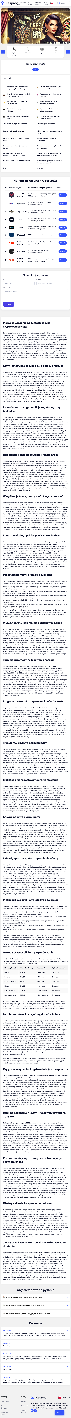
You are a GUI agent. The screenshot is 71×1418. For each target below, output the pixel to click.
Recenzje (40, 168)
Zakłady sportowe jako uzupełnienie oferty (49, 132)
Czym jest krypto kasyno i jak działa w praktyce (50, 88)
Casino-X (21, 251)
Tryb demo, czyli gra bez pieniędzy (15, 124)
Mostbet (21, 235)
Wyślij (9, 304)
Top (58, 1412)
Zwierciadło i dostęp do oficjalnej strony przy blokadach (18, 95)
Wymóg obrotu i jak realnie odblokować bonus (49, 110)
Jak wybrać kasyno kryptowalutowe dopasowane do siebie (49, 162)
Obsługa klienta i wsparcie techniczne (16, 161)
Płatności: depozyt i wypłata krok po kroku (16, 139)
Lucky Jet (24, 1406)
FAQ (4, 168)
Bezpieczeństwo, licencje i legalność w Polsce (16, 147)
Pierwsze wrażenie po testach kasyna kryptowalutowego (17, 88)
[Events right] (68, 52)
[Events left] (3, 52)
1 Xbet (20, 227)
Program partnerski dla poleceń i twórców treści (51, 117)
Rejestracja (5, 1401)
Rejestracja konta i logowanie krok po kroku (52, 95)
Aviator (23, 1401)
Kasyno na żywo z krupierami (13, 131)
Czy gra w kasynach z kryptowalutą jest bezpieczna (49, 147)
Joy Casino (22, 211)
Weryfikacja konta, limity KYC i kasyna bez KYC (17, 102)
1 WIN (19, 219)
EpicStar (21, 203)
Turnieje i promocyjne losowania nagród (18, 117)
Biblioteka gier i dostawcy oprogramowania (46, 125)
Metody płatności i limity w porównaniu (46, 139)
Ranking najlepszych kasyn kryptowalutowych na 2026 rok (14, 154)
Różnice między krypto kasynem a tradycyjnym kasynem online (49, 154)
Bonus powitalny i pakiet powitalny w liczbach (48, 102)
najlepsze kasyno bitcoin (44, 1061)
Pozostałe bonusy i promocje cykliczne (17, 110)
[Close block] (68, 79)
